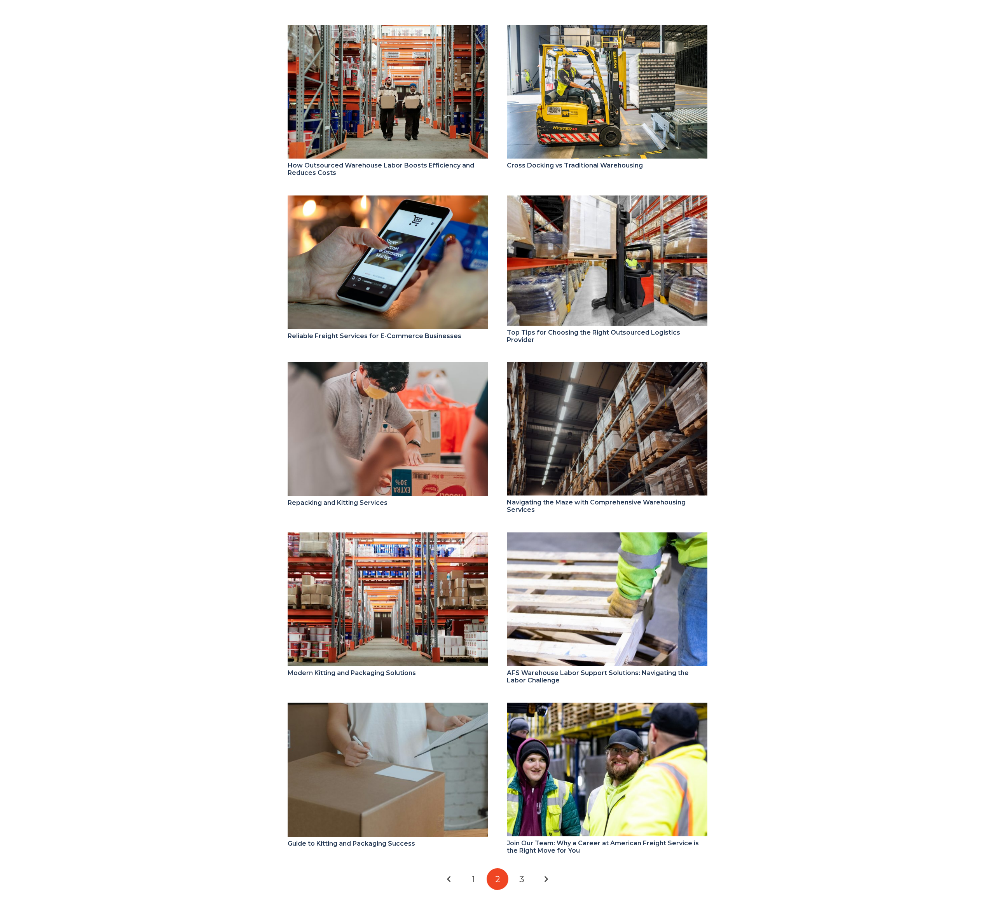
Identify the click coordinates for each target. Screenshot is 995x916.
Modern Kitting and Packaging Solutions (352, 673)
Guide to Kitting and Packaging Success (351, 843)
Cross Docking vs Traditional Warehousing (575, 165)
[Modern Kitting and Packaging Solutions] (388, 537)
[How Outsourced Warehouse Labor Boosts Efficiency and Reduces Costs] (388, 30)
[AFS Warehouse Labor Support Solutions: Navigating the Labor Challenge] (607, 537)
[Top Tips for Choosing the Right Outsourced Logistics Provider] (607, 200)
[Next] (546, 879)
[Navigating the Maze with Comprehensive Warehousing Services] (607, 367)
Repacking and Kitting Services (338, 502)
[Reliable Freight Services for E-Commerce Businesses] (388, 200)
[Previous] (449, 879)
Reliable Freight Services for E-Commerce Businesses (374, 336)
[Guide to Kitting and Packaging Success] (388, 708)
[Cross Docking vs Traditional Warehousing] (607, 30)
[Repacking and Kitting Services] (388, 367)
